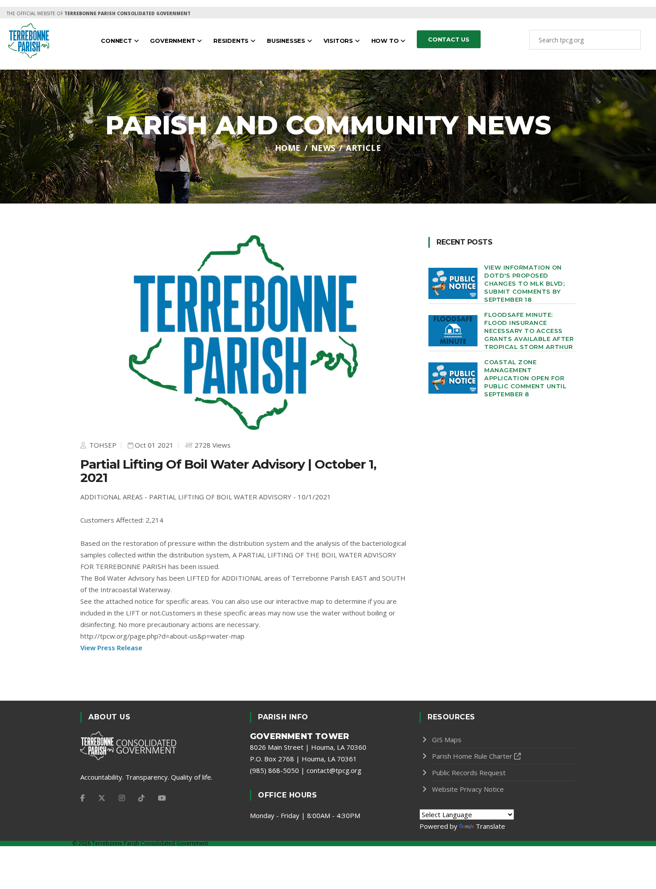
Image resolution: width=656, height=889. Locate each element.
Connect (117, 40)
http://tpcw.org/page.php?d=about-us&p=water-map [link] (162, 635)
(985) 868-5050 (274, 770)
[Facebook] (83, 798)
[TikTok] (141, 798)
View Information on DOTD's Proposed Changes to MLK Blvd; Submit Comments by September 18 (524, 283)
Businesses (287, 40)
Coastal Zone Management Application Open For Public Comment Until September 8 (525, 378)
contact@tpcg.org (334, 770)
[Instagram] (122, 798)
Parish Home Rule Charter (472, 756)
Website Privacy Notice (468, 789)
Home (288, 147)
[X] (101, 798)
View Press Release (111, 647)
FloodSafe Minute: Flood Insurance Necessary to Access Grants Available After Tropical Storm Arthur (528, 330)
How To (386, 40)
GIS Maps (446, 739)
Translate (490, 826)
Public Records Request (469, 772)
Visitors (339, 40)
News (323, 147)
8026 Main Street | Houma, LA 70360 (308, 747)
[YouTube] (162, 798)
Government (173, 40)
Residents (231, 40)
